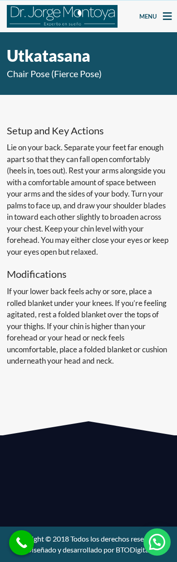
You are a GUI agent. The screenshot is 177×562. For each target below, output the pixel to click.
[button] (157, 542)
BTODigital (133, 549)
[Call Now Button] (21, 542)
